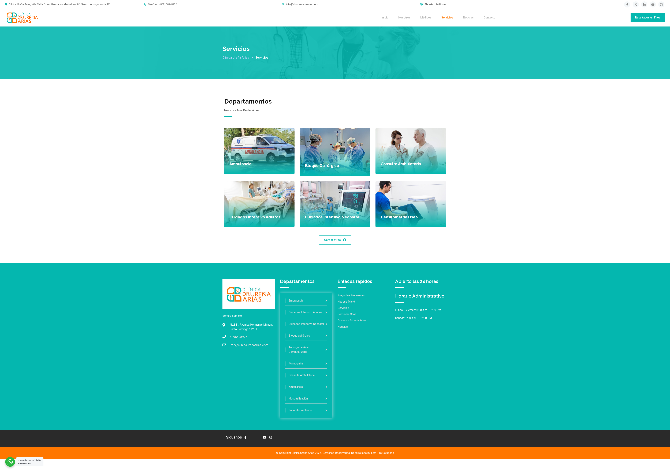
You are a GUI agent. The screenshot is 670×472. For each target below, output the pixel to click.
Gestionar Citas (347, 314)
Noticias (468, 17)
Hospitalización (298, 398)
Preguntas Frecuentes (351, 295)
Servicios (447, 17)
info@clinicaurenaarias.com (302, 4)
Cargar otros (332, 240)
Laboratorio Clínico (300, 410)
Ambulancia (240, 164)
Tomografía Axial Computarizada (299, 349)
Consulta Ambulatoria (401, 164)
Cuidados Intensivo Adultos (254, 217)
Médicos (425, 17)
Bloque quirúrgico (322, 165)
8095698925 (238, 337)
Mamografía (296, 363)
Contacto (489, 17)
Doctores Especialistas (352, 320)
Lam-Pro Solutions (382, 453)
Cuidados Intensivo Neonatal (332, 217)
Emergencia (296, 300)
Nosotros (404, 17)
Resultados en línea (647, 17)
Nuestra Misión (347, 301)
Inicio (385, 17)
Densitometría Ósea (399, 217)
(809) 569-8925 (168, 4)
